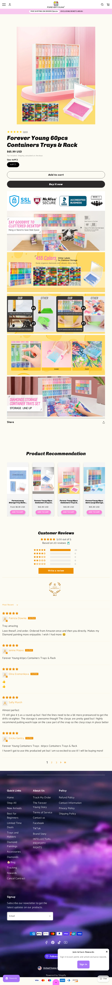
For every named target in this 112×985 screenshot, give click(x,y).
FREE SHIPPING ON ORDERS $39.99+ (44, 11)
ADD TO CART (17, 512)
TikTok (37, 828)
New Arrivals (14, 808)
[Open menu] (4, 4)
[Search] (102, 4)
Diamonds (13, 857)
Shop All (11, 803)
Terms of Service (42, 812)
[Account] (10, 4)
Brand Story (39, 834)
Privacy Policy (67, 808)
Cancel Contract (16, 878)
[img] (10, 613)
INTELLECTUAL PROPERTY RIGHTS (42, 843)
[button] (108, 4)
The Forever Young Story (40, 805)
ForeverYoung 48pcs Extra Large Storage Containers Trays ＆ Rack (94, 502)
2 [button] (51, 762)
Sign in (83, 964)
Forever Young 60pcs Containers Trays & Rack (69, 502)
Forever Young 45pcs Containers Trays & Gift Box (43, 502)
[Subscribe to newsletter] (50, 916)
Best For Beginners (12, 816)
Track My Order (42, 797)
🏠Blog (11, 862)
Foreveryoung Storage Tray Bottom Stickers (18, 502)
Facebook (38, 823)
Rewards (12, 873)
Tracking (12, 868)
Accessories (14, 852)
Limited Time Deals (14, 825)
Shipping (21, 155)
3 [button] (56, 762)
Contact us (39, 818)
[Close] (106, 952)
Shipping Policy (67, 814)
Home (10, 797)
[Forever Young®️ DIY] (56, 4)
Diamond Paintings (12, 844)
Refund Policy (66, 797)
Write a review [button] (56, 571)
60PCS (13, 164)
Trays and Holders (12, 835)
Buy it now (56, 184)
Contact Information (70, 803)
